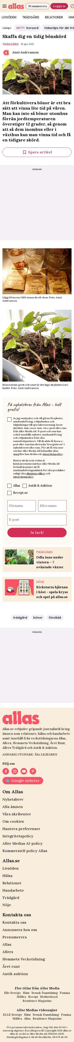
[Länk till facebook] (5, 771)
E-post (14, 520)
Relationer (54, 17)
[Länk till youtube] (24, 771)
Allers (7, 951)
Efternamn (48, 506)
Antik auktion (15, 973)
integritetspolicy (52, 454)
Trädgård (30, 17)
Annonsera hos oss (19, 929)
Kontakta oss (14, 922)
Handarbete (13, 890)
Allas (16, 485)
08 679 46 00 (60, 1037)
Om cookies (13, 821)
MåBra (21, 997)
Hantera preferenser (21, 828)
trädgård (10, 44)
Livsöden (10, 868)
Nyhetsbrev (12, 799)
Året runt (11, 966)
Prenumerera (37, 6)
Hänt (26, 993)
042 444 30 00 (57, 1027)
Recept (33, 997)
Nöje (6, 904)
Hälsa (7, 875)
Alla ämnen (12, 806)
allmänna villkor (35, 473)
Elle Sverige (12, 993)
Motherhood (49, 997)
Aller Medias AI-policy (22, 843)
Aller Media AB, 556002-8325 (47, 1033)
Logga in (59, 6)
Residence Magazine (37, 1001)
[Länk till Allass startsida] (16, 6)
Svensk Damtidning (44, 993)
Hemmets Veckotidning (23, 959)
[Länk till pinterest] (33, 771)
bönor (38, 618)
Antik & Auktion (40, 485)
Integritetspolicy (17, 836)
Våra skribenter (16, 814)
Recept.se (20, 493)
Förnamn (16, 506)
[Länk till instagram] (15, 771)
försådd (55, 618)
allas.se (67, 1030)
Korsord (27, 28)
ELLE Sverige (12, 1014)
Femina (65, 993)
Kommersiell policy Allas (24, 850)
